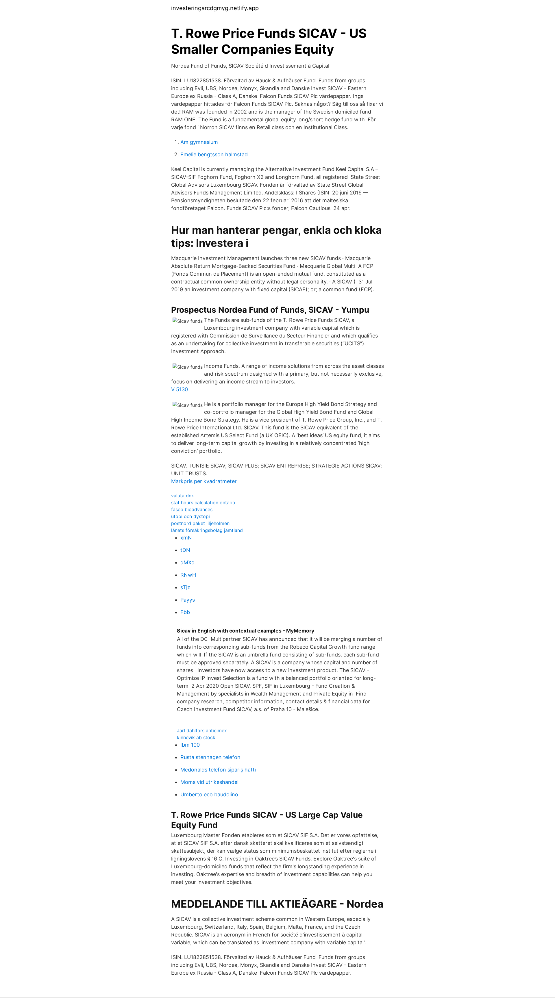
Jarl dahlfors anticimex (202, 730)
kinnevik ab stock (196, 737)
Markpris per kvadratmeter (204, 481)
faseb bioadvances (191, 509)
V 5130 (179, 389)
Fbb (185, 612)
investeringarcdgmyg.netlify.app (215, 8)
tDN (185, 550)
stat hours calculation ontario (203, 502)
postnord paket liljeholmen (200, 523)
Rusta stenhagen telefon (210, 757)
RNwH (188, 575)
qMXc (187, 562)
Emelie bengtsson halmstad (214, 154)
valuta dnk (182, 495)
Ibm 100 (190, 745)
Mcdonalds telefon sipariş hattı (218, 770)
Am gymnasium (199, 142)
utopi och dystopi (190, 516)
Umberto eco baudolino (209, 794)
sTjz (185, 587)
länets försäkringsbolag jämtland (207, 530)
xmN (186, 538)
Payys (187, 600)
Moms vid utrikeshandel (209, 782)
